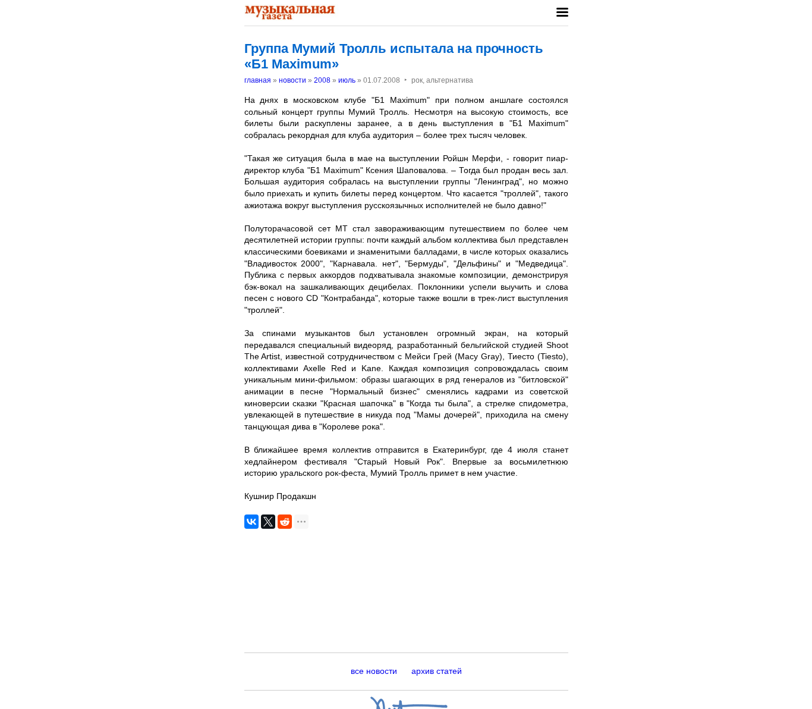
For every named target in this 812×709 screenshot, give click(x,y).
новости (292, 80)
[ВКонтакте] (251, 522)
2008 (322, 80)
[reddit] (285, 522)
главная (257, 80)
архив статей (436, 671)
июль (346, 80)
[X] (268, 522)
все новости (374, 671)
